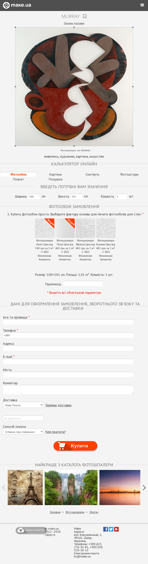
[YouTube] (116, 530)
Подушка (55, 179)
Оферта (50, 535)
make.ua (53, 528)
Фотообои (18, 174)
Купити (75, 442)
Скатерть (92, 174)
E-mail (9, 357)
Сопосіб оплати (14, 427)
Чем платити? (55, 432)
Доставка (10, 400)
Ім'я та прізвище (16, 317)
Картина (55, 174)
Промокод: (53, 284)
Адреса (8, 344)
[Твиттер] (111, 530)
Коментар (10, 383)
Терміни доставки (74, 23)
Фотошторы (129, 174)
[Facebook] (105, 530)
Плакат (18, 179)
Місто (7, 370)
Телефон (10, 330)
